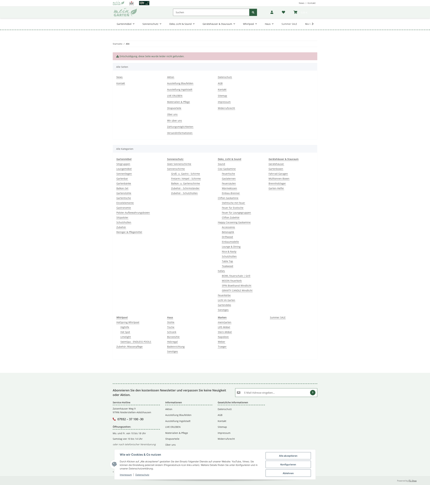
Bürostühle (173, 336)
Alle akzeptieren (288, 455)
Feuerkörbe (224, 295)
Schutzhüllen (123, 222)
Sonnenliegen (124, 173)
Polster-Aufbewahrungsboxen (133, 212)
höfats (221, 271)
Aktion (170, 77)
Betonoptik (228, 232)
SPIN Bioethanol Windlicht (236, 285)
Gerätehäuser (276, 164)
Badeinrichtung (176, 346)
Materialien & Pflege (178, 101)
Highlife (124, 327)
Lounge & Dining (231, 246)
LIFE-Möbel (224, 327)
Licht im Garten (226, 300)
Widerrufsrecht (226, 108)
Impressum (126, 474)
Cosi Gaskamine (227, 168)
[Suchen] (253, 12)
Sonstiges (223, 309)
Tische (170, 327)
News (301, 3)
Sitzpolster (122, 217)
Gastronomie (123, 207)
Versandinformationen (179, 132)
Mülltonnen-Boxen (279, 178)
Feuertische (228, 173)
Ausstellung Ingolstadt (179, 89)
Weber (221, 341)
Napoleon (223, 336)
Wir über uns (174, 120)
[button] (271, 12)
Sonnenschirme (176, 168)
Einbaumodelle (230, 241)
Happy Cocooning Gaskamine (234, 222)
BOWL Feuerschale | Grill (236, 275)
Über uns (172, 114)
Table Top (227, 261)
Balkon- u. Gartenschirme (185, 183)
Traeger (222, 346)
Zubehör (121, 227)
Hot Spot (125, 332)
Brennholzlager (277, 183)
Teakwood (227, 266)
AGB (220, 83)
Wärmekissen (229, 188)
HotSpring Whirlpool (127, 322)
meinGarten (224, 322)
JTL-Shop (412, 480)
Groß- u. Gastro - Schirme (185, 173)
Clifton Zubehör (231, 217)
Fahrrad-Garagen (278, 173)
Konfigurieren (288, 464)
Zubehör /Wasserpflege (129, 346)
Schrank (171, 332)
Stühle (170, 322)
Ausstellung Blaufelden (180, 83)
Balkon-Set (122, 188)
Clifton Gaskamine (228, 198)
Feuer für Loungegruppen (236, 212)
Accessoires (228, 227)
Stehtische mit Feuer (233, 202)
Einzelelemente (125, 202)
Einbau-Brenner (231, 193)
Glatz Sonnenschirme (179, 164)
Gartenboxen (276, 168)
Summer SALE (278, 317)
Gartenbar (122, 178)
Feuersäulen (229, 183)
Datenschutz (142, 474)
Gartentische (123, 198)
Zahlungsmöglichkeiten (180, 126)
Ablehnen (288, 473)
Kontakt (312, 3)
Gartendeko (224, 305)
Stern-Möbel (225, 332)
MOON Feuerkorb (232, 280)
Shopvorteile (174, 108)
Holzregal (172, 341)
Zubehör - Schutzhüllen (184, 193)
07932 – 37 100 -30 (130, 419)
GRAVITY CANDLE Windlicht (237, 290)
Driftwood (227, 236)
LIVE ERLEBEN (174, 95)
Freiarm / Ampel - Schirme (186, 178)
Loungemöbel (124, 168)
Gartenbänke (123, 183)
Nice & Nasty (229, 251)
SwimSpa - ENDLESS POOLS (135, 341)
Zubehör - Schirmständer (185, 188)
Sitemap (222, 95)
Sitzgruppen (123, 164)
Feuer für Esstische (232, 207)
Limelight (125, 336)
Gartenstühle (123, 193)
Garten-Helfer (276, 188)
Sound (221, 164)
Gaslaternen (229, 178)
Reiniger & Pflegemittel (129, 232)
